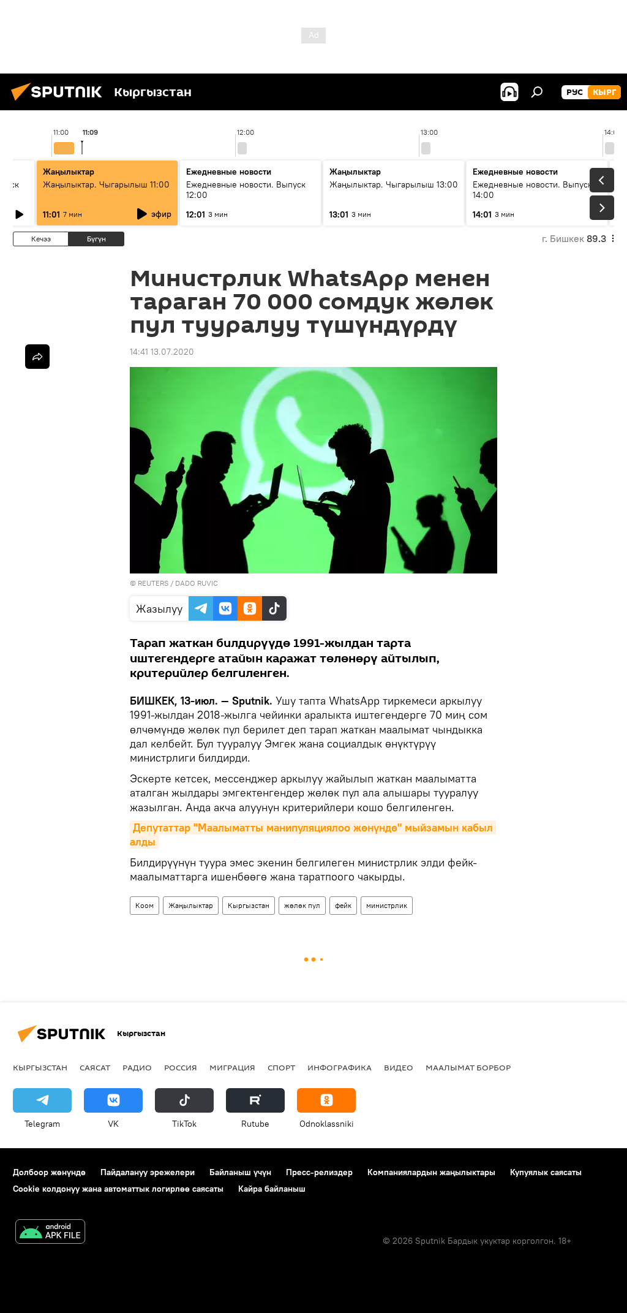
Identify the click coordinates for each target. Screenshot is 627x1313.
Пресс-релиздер (319, 1172)
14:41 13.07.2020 (162, 351)
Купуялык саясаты (546, 1172)
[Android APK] (50, 1233)
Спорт (281, 1067)
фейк (343, 905)
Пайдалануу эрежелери (147, 1172)
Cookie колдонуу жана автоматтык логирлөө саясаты (118, 1188)
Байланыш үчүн (240, 1172)
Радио (137, 1067)
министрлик (386, 905)
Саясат (95, 1067)
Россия (180, 1067)
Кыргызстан (248, 905)
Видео (398, 1067)
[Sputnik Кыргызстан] (60, 102)
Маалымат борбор (468, 1067)
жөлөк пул (302, 905)
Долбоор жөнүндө (49, 1172)
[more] (37, 356)
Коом (144, 905)
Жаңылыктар (190, 905)
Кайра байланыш (272, 1188)
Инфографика (339, 1067)
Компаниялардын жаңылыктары (431, 1172)
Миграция (232, 1067)
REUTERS (153, 583)
